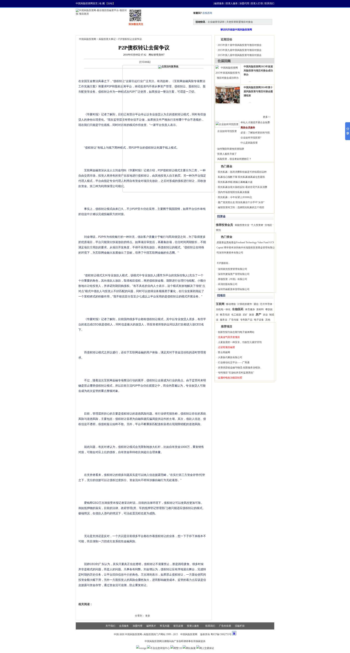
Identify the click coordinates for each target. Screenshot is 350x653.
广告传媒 (234, 319)
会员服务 (124, 625)
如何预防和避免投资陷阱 (230, 148)
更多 (147, 615)
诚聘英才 (151, 625)
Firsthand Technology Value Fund (252, 242)
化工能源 (236, 314)
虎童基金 (221, 242)
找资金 (139, 29)
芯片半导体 (266, 304)
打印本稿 (145, 62)
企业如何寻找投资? (251, 137)
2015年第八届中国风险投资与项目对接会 (239, 55)
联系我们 (269, 3)
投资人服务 (232, 3)
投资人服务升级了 (227, 153)
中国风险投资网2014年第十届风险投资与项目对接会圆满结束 (258, 91)
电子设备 (259, 319)
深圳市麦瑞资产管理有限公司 (234, 274)
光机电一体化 (223, 309)
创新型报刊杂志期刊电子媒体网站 (236, 332)
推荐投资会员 (224, 224)
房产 (258, 314)
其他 (267, 319)
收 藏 (102, 3)
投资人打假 (257, 3)
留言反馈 (178, 625)
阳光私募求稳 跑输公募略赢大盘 (235, 182)
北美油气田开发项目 (229, 337)
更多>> (267, 117)
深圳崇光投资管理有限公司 (232, 269)
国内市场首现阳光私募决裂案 (234, 192)
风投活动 (159, 29)
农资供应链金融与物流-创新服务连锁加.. (239, 367)
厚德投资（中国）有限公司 (232, 279)
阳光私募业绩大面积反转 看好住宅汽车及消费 (242, 187)
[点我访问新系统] (168, 67)
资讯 (101, 29)
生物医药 (237, 309)
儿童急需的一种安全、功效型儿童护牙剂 (240, 342)
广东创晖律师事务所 (185, 641)
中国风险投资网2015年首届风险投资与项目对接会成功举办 (258, 70)
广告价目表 (225, 625)
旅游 (251, 314)
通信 (256, 304)
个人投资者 (257, 225)
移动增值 (231, 304)
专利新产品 (246, 319)
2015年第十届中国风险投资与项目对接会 (239, 45)
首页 (84, 29)
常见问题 (165, 625)
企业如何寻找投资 (227, 131)
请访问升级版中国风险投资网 (236, 29)
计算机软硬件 (244, 304)
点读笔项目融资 (226, 347)
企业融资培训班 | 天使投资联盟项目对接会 (230, 21)
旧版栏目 (240, 625)
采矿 (245, 314)
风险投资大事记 (107, 39)
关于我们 (110, 625)
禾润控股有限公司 (227, 284)
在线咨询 (207, 13)
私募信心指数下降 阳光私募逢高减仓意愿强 (241, 177)
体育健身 (250, 309)
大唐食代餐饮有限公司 (230, 357)
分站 (110, 3)
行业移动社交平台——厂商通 (234, 362)
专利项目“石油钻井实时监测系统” (236, 372)
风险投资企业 (242, 225)
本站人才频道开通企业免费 (255, 122)
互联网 (220, 304)
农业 (265, 314)
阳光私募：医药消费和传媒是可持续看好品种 (242, 171)
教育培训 (225, 314)
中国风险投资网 (87, 39)
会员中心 (203, 29)
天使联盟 (181, 29)
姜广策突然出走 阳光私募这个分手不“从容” (241, 202)
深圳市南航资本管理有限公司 (234, 289)
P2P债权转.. (223, 263)
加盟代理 (244, 3)
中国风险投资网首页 (87, 3)
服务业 (223, 319)
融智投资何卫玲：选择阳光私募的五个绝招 (241, 207)
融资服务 (219, 3)
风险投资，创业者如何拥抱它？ (234, 159)
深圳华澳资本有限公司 (231, 252)
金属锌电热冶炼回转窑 (230, 377)
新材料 (260, 309)
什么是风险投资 (249, 142)
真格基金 (231, 242)
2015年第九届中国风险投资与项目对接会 (239, 50)
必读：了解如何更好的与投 (255, 132)
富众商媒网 (224, 352)
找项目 (119, 29)
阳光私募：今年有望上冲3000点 (235, 197)
